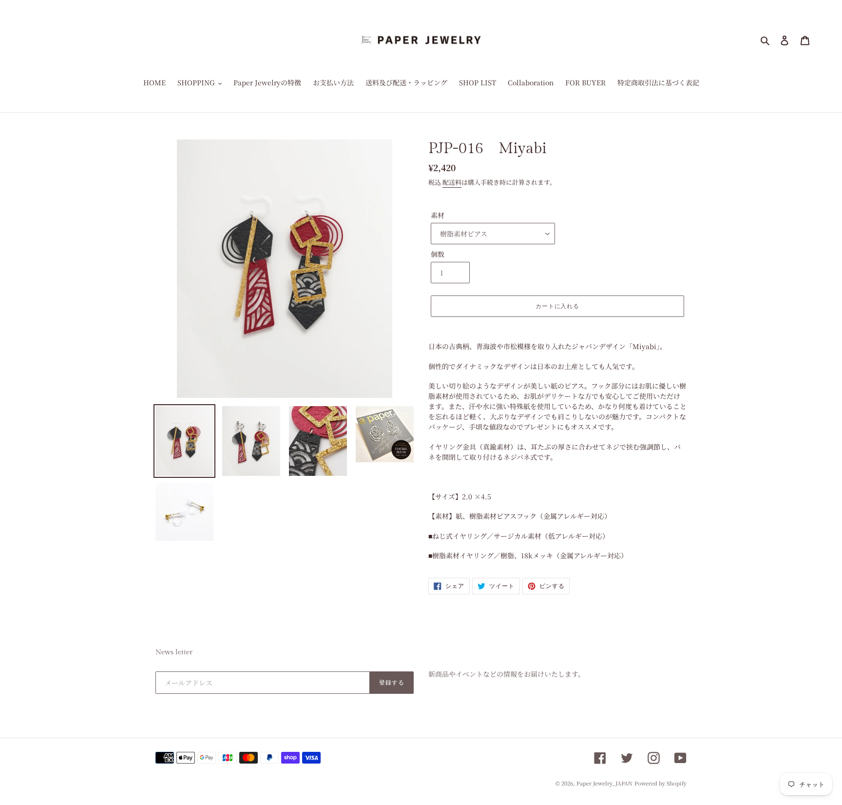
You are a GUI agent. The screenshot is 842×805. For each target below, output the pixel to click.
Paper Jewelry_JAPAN (604, 783)
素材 (437, 215)
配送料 (451, 182)
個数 (437, 254)
